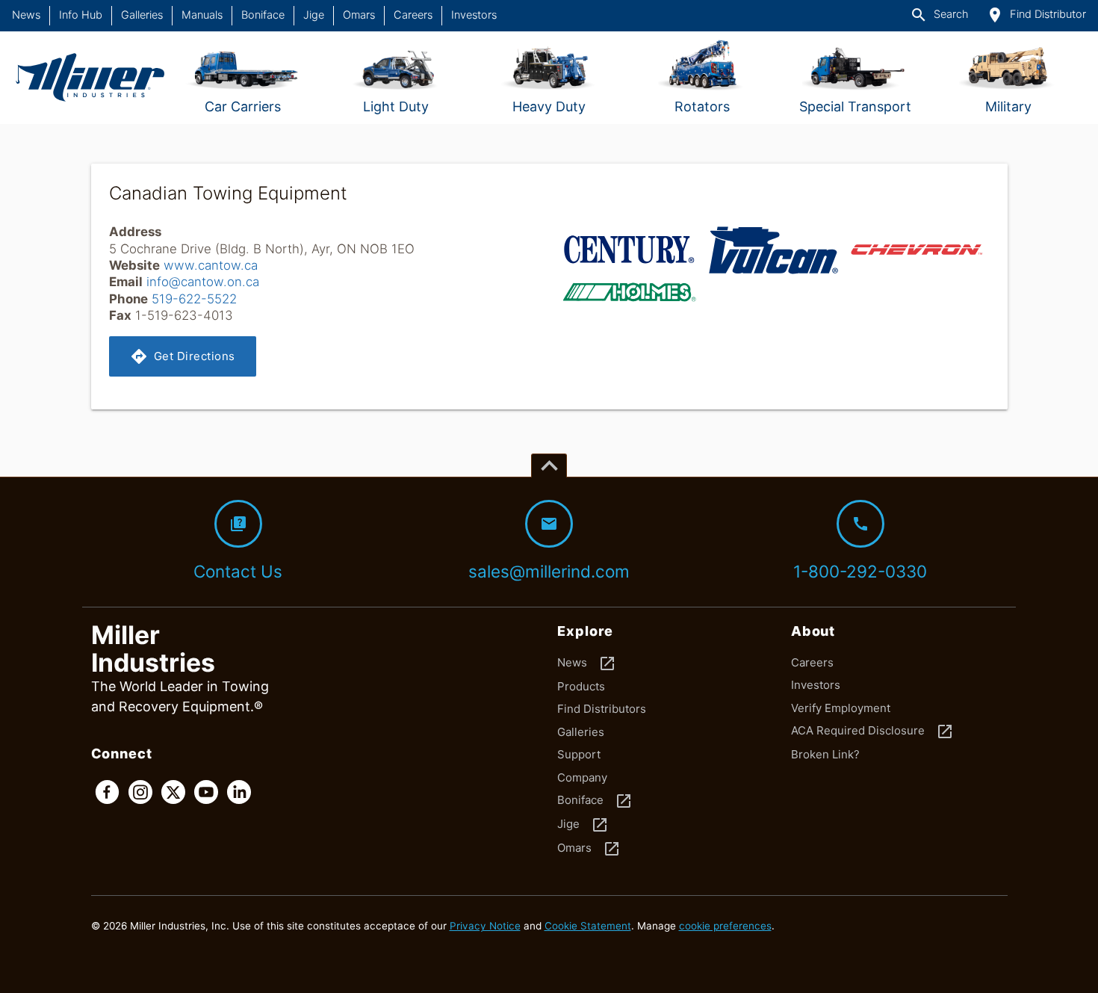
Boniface (263, 15)
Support (579, 754)
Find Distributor (1036, 15)
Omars (359, 15)
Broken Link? (825, 754)
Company (582, 777)
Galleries (142, 15)
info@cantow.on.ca (202, 281)
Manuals (202, 15)
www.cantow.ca (211, 265)
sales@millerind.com (549, 548)
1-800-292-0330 (860, 548)
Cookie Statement (588, 926)
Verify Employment (840, 708)
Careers (413, 15)
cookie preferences (725, 926)
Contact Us (237, 548)
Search (939, 15)
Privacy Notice (485, 926)
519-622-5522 (194, 298)
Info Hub (80, 15)
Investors (474, 15)
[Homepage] (90, 77)
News (26, 15)
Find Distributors (601, 709)
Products (581, 686)
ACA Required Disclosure (872, 731)
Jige (313, 15)
